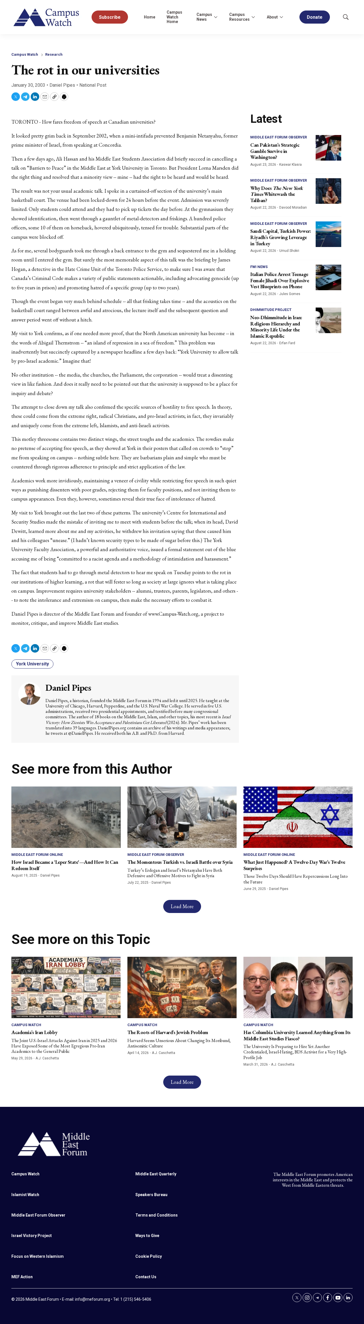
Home (149, 17)
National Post (92, 85)
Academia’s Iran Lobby (34, 1032)
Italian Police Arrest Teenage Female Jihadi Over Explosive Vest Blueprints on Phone (279, 280)
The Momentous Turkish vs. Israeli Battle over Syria (180, 862)
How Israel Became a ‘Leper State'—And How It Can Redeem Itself (64, 865)
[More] (215, 17)
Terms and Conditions (156, 1215)
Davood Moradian (293, 207)
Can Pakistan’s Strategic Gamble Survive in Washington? (274, 151)
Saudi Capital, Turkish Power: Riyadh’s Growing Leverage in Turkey (280, 237)
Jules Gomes (289, 294)
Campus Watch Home (174, 17)
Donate (314, 17)
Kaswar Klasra (290, 165)
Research (54, 54)
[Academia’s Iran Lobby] (66, 987)
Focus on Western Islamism (37, 1256)
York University (32, 664)
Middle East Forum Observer (278, 137)
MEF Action (22, 1277)
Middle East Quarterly (155, 1174)
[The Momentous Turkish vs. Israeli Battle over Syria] (182, 817)
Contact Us (145, 1277)
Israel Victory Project (31, 1235)
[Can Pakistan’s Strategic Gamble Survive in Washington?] (328, 148)
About (272, 17)
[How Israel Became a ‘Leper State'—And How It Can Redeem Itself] (66, 817)
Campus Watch (24, 54)
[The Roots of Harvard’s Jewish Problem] (182, 987)
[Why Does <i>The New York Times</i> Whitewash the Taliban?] (328, 191)
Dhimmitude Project (270, 310)
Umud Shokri (289, 251)
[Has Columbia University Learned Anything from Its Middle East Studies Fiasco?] (298, 987)
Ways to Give (147, 1235)
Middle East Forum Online (37, 854)
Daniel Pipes (62, 85)
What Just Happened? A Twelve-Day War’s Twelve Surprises (294, 865)
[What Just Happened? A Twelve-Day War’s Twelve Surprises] (298, 817)
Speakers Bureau (151, 1194)
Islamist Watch (25, 1194)
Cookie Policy (148, 1256)
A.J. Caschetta (47, 1058)
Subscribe (110, 17)
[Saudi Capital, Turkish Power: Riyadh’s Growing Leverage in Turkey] (328, 234)
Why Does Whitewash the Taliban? (276, 194)
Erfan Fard (287, 343)
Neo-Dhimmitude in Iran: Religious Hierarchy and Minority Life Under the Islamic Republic (276, 326)
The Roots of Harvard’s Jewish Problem (167, 1032)
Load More (182, 906)
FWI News (259, 267)
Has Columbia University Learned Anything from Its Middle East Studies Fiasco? (297, 1035)
